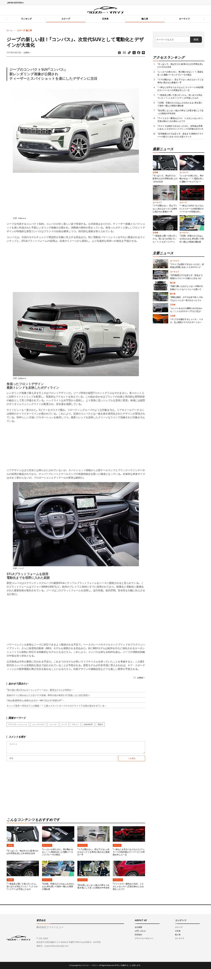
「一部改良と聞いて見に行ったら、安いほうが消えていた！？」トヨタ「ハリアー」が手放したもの (22, 886)
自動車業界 (88, 724)
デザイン (75, 724)
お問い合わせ (140, 931)
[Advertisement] (76, 194)
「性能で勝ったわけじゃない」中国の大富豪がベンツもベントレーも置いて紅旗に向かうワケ (186, 289)
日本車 (105, 18)
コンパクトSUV (38, 724)
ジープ (64, 724)
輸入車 (145, 18)
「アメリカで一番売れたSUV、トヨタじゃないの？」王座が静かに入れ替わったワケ (128, 886)
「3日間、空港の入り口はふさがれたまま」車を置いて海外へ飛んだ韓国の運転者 (58, 886)
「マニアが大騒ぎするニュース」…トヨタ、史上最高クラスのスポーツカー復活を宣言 (186, 322)
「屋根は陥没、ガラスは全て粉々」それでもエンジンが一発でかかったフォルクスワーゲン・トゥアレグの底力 (186, 300)
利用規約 (138, 934)
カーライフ (184, 18)
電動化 (100, 724)
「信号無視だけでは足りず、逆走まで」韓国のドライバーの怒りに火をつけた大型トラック (180, 135)
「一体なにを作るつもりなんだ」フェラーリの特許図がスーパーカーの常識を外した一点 (129, 852)
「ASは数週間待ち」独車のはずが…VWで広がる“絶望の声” (34, 700)
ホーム (10, 30)
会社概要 (138, 927)
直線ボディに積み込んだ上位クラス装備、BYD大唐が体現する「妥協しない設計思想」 (48, 695)
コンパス (53, 724)
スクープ (65, 18)
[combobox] (172, 40)
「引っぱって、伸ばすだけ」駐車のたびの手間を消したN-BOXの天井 (23, 852)
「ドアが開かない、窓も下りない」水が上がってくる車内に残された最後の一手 (93, 852)
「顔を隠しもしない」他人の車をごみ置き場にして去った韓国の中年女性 (93, 886)
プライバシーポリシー (144, 938)
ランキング (26, 18)
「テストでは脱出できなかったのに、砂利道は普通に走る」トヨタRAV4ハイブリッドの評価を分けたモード (180, 129)
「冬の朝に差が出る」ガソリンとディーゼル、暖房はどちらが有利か (39, 690)
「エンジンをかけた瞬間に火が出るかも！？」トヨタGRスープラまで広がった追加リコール (186, 311)
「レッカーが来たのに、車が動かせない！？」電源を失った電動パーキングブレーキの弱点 (57, 852)
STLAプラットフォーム (17, 724)
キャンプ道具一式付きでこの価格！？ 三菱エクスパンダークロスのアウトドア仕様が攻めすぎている (55, 705)
